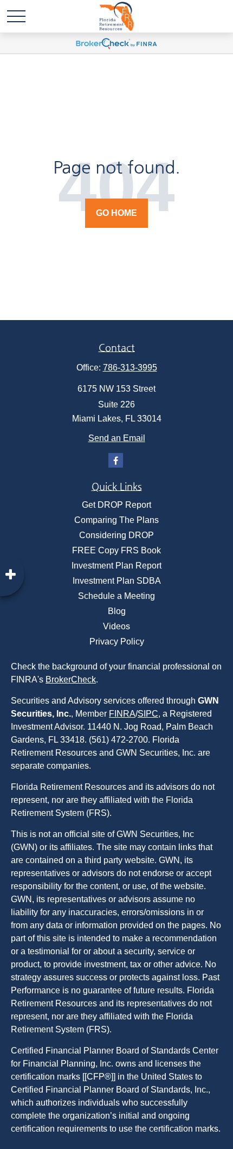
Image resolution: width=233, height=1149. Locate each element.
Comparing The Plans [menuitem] (116, 520)
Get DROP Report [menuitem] (116, 504)
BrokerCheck (71, 679)
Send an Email (116, 438)
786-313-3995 (130, 367)
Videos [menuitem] (116, 626)
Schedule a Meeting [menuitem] (116, 596)
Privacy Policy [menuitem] (116, 641)
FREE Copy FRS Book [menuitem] (116, 550)
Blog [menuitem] (117, 611)
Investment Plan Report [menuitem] (116, 565)
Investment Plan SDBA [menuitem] (117, 580)
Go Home (116, 213)
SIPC (148, 713)
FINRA (122, 713)
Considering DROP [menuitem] (116, 535)
